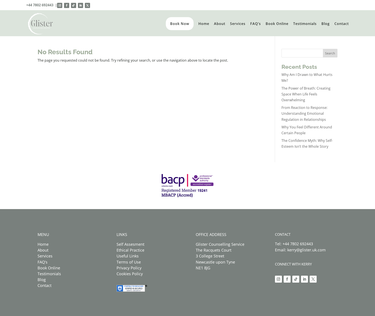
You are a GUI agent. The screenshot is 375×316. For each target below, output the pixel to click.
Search (330, 53)
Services (237, 23)
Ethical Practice (130, 250)
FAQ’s (255, 23)
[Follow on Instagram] (59, 5)
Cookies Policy (130, 273)
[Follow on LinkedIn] (80, 5)
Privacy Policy (129, 267)
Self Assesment (130, 244)
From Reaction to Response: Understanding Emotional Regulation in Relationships (304, 113)
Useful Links (128, 256)
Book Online (277, 23)
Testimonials (305, 23)
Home (203, 23)
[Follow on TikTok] (73, 5)
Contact (341, 23)
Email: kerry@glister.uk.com (300, 249)
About (219, 23)
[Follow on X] (87, 5)
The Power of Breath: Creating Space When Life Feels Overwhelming (306, 94)
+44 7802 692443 (39, 5)
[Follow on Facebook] (66, 5)
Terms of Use (129, 262)
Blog (325, 23)
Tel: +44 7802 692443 (294, 243)
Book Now (179, 23)
